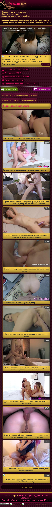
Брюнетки (6, 95)
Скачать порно (11, 496)
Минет (34, 95)
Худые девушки (29, 100)
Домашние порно (21, 95)
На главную (26, 487)
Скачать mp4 (25, 64)
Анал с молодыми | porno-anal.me (16, 16)
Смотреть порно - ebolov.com (14, 12)
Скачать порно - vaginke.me (13, 14)
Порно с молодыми (10, 100)
